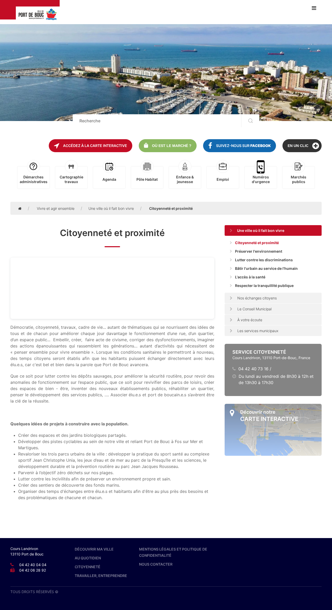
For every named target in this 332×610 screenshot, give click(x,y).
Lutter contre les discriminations (264, 260)
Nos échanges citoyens (256, 298)
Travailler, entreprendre (101, 575)
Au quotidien (88, 558)
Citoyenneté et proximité (257, 242)
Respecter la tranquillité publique (264, 285)
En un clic (298, 146)
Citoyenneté (87, 567)
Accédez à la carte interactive (95, 145)
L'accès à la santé (250, 277)
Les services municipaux (257, 331)
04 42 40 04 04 (32, 564)
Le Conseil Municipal (254, 309)
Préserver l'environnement (258, 251)
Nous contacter (155, 564)
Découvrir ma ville (94, 549)
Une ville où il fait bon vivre (111, 208)
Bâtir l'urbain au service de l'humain (266, 268)
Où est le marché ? (171, 146)
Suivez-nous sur (243, 145)
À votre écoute (249, 320)
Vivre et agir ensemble (55, 208)
